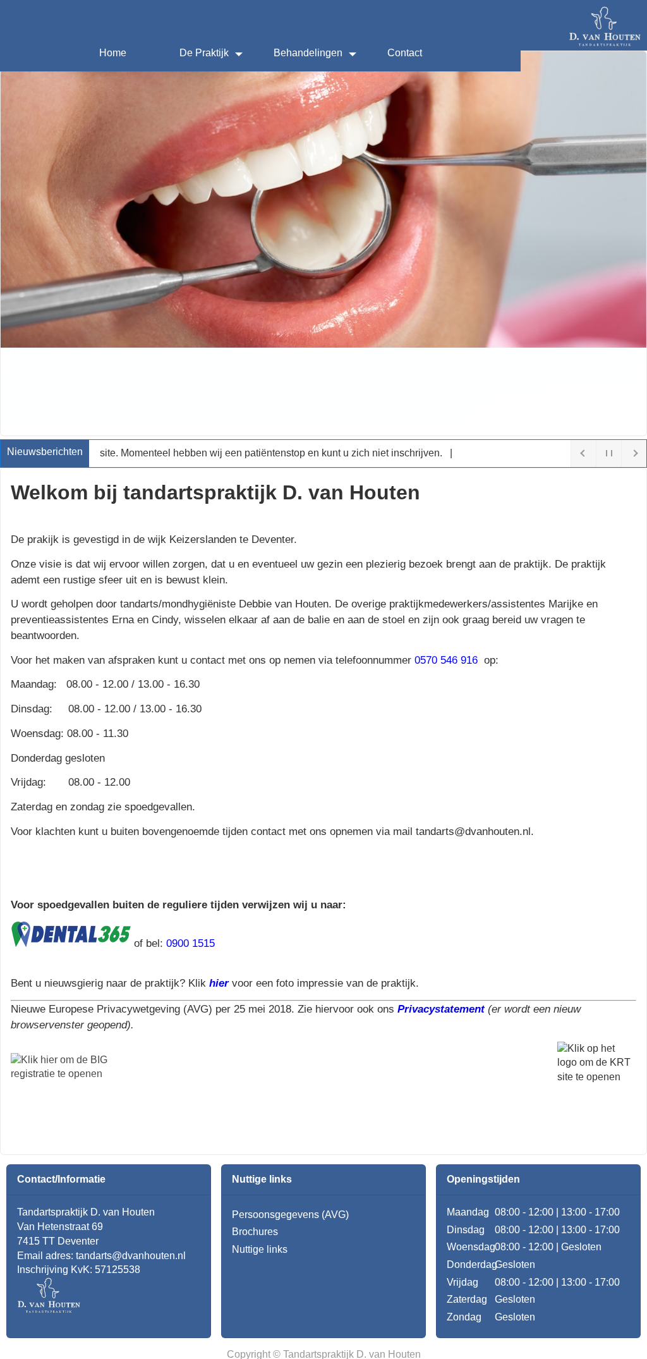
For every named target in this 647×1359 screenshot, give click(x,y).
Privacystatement (441, 1008)
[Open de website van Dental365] (71, 943)
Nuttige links (259, 1249)
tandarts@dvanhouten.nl (131, 1255)
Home (112, 52)
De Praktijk (204, 52)
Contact (404, 52)
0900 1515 (190, 943)
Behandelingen (308, 52)
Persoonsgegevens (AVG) (290, 1214)
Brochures (255, 1231)
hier (219, 983)
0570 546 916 (447, 660)
